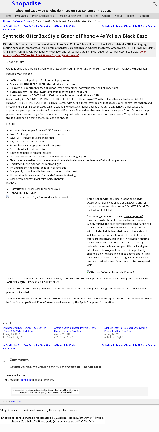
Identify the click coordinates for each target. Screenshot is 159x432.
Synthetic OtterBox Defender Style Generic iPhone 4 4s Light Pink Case (75, 329)
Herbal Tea (91, 15)
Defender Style (21, 21)
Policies (130, 15)
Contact (144, 15)
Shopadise (16, 401)
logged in (25, 380)
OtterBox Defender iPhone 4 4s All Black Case (129, 26)
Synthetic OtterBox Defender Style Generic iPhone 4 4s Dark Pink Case (125, 329)
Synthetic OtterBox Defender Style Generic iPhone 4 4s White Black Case (24, 329)
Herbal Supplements (70, 15)
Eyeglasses (21, 15)
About (118, 15)
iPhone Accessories (43, 15)
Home (7, 15)
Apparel (106, 15)
